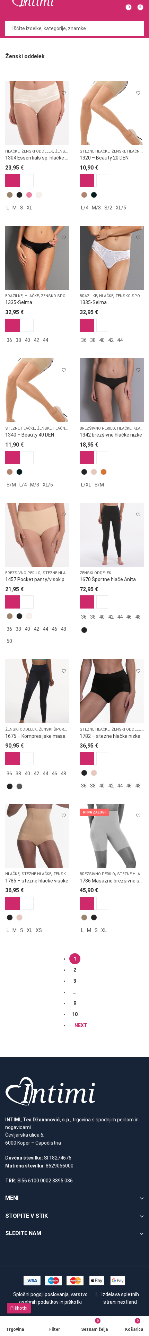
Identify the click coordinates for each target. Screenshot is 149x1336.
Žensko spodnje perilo (65, 296)
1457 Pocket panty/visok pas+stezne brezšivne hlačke (66, 579)
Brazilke (14, 296)
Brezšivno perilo (97, 428)
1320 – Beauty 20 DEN (104, 158)
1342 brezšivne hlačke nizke (111, 435)
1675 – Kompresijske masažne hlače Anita (52, 736)
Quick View (28, 180)
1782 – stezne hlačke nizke (110, 736)
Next (80, 1025)
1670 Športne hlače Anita (108, 579)
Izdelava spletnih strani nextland (120, 1298)
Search (134, 28)
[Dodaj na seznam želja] (63, 89)
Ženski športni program (64, 729)
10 (75, 1014)
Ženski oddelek (37, 151)
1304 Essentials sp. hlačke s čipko (43, 158)
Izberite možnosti (12, 180)
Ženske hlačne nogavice (62, 428)
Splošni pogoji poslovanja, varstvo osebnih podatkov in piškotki (50, 1298)
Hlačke (12, 151)
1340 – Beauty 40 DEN (29, 435)
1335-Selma (18, 302)
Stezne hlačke (94, 151)
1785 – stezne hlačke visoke (36, 881)
